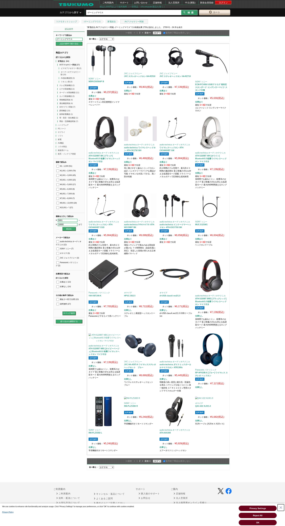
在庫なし (65, 286)
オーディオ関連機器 (69, 92)
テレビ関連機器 (67, 85)
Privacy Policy (8, 512)
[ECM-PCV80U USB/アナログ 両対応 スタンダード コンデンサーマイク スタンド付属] (211, 61)
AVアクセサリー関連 (134, 21)
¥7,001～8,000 (67, 198)
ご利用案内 (108, 2)
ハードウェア (63, 125)
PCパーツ (62, 129)
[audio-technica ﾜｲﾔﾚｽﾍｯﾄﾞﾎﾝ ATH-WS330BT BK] (140, 206)
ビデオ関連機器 (67, 89)
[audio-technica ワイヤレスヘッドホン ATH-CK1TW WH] (140, 128)
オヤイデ (65, 253)
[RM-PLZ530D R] (140, 398)
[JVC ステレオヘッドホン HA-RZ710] (176, 57)
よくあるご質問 (104, 498)
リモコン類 (66, 82)
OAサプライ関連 (67, 107)
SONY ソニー (66, 249)
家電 (59, 139)
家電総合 (111, 21)
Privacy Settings (258, 508)
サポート (124, 2)
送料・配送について (69, 498)
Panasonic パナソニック (99, 293)
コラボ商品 (62, 147)
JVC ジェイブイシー (69, 258)
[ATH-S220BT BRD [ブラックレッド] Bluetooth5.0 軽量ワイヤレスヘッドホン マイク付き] (211, 275)
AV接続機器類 (68, 78)
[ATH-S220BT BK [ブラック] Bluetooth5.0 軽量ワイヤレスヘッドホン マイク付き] (105, 132)
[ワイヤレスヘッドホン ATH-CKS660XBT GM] (176, 128)
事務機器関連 (66, 100)
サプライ (61, 132)
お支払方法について (69, 502)
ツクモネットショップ (66, 21)
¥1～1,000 (66, 166)
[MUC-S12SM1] (211, 206)
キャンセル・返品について (110, 494)
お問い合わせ (141, 2)
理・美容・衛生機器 (68, 118)
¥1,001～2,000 (68, 171)
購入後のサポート (150, 493)
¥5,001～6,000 (67, 189)
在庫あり (65, 282)
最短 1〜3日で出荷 (69, 299)
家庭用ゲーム (63, 150)
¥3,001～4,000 (68, 180)
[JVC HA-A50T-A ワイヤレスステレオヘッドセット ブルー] (140, 345)
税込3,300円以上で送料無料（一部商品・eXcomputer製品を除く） (133, 6)
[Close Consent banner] (281, 507)
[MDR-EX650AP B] (105, 60)
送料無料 (65, 304)
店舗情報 (157, 2)
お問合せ (145, 498)
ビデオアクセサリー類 (71, 68)
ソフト (60, 136)
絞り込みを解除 (63, 57)
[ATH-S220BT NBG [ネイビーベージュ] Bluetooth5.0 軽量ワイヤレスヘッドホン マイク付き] (105, 337)
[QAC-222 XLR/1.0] (211, 398)
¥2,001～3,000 (68, 175)
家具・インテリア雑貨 (67, 154)
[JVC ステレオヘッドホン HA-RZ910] (140, 57)
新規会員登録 (206, 2)
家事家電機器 (66, 114)
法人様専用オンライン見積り (191, 502)
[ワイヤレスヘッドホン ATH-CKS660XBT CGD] (105, 206)
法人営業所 (173, 2)
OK (257, 522)
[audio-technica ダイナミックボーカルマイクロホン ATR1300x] (176, 345)
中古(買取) (190, 2)
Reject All (257, 515)
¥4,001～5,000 (68, 184)
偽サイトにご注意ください (110, 503)
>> (149, 32)
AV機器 (61, 143)
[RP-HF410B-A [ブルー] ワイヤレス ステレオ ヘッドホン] (211, 349)
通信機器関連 (66, 103)
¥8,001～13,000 (68, 203)
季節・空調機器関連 (68, 121)
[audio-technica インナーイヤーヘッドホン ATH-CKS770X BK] (176, 206)
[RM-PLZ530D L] (105, 411)
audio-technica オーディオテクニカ (104, 153)
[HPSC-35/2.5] (140, 274)
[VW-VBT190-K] (105, 274)
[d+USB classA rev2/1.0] (176, 274)
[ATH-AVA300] (176, 411)
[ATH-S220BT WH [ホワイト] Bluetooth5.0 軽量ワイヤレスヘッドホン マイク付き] (211, 132)
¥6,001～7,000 (67, 194)
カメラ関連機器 (67, 96)
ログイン (223, 2)
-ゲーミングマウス (92, 21)
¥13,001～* (66, 207)
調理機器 (64, 111)
